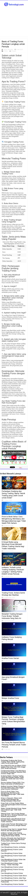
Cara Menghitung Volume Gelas (11, 853)
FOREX (6, 51)
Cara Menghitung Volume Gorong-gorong (12, 870)
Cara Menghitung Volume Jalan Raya (13, 878)
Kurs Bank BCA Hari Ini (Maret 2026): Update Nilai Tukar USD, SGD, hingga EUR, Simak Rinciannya (13, 767)
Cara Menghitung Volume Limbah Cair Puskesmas (14, 881)
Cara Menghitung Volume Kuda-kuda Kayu (13, 856)
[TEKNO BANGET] (14, 4)
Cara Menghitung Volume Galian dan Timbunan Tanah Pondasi (13, 860)
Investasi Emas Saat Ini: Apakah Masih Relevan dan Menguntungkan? (14, 829)
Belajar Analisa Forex (10, 698)
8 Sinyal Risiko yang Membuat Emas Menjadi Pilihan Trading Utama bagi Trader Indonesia (13, 545)
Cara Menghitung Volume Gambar (12, 884)
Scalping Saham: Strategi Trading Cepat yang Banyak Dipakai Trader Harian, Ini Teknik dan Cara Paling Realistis (12, 778)
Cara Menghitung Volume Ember (12, 873)
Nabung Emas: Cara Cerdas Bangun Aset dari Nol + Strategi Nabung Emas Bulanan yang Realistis (14, 815)
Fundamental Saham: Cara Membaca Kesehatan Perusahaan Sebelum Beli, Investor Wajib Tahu (13, 772)
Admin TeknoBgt (8, 49)
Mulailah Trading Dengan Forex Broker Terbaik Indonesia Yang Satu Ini (12, 616)
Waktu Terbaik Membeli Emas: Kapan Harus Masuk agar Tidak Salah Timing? (13, 809)
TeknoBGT (5, 892)
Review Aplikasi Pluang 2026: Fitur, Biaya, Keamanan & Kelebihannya (13, 783)
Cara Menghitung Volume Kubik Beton (14, 876)
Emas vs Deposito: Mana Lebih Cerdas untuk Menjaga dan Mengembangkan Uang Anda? (11, 799)
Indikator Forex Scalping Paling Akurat (12, 638)
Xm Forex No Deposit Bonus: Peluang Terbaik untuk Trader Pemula (14, 744)
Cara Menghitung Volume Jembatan (13, 847)
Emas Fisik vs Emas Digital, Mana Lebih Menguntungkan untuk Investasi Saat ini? (13, 804)
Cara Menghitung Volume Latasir (12, 867)
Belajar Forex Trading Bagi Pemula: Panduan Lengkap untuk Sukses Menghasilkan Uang (13, 720)
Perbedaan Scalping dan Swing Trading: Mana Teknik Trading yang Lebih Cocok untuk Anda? (13, 494)
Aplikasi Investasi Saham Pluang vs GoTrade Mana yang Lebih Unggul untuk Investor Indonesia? (13, 787)
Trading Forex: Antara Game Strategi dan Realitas (13, 594)
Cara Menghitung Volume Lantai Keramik (12, 850)
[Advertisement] (14, 23)
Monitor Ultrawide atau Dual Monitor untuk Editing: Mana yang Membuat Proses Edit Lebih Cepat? (13, 839)
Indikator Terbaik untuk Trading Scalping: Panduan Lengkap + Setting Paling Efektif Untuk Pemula (13, 570)
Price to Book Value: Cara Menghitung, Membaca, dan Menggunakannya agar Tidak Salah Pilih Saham (14, 520)
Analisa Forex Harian (10, 658)
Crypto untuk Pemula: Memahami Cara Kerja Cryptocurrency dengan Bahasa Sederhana (14, 825)
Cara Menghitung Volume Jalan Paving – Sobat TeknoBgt (11, 864)
